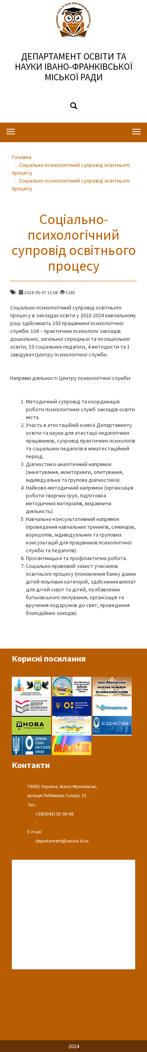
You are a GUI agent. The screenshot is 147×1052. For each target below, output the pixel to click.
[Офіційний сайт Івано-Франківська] (32, 685)
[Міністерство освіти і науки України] (72, 705)
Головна (21, 157)
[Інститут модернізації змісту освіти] (112, 705)
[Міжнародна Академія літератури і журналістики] (71, 744)
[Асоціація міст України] (112, 724)
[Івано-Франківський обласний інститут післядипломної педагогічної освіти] (112, 685)
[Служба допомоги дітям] (72, 724)
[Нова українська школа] (32, 724)
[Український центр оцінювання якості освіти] (32, 705)
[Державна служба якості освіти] (32, 744)
